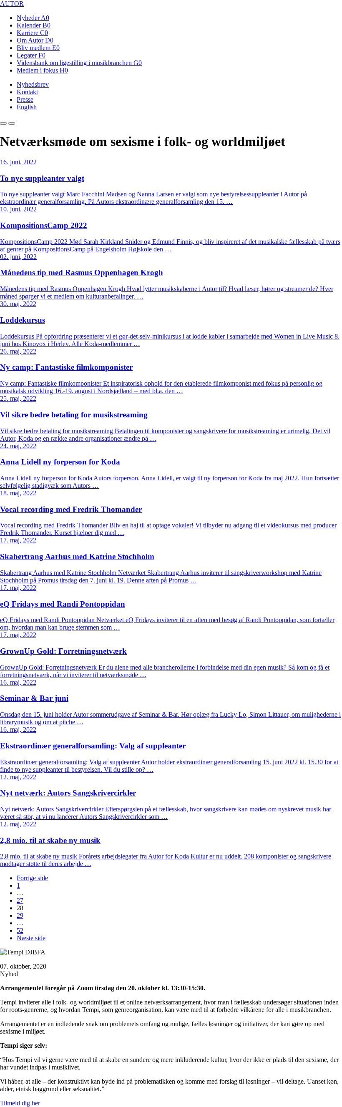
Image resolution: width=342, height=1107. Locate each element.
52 (20, 930)
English (27, 106)
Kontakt (27, 91)
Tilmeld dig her (20, 1103)
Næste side (31, 937)
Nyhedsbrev (33, 84)
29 (20, 915)
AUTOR (12, 3)
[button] (3, 123)
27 (20, 900)
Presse (25, 99)
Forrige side (32, 877)
